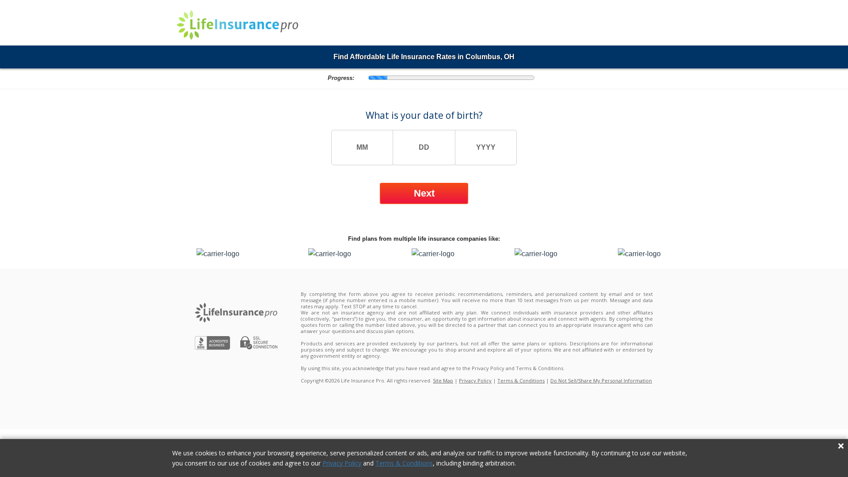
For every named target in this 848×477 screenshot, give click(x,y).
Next (424, 193)
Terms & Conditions (404, 463)
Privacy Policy (341, 463)
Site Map (443, 380)
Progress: (341, 78)
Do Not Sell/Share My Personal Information (601, 380)
